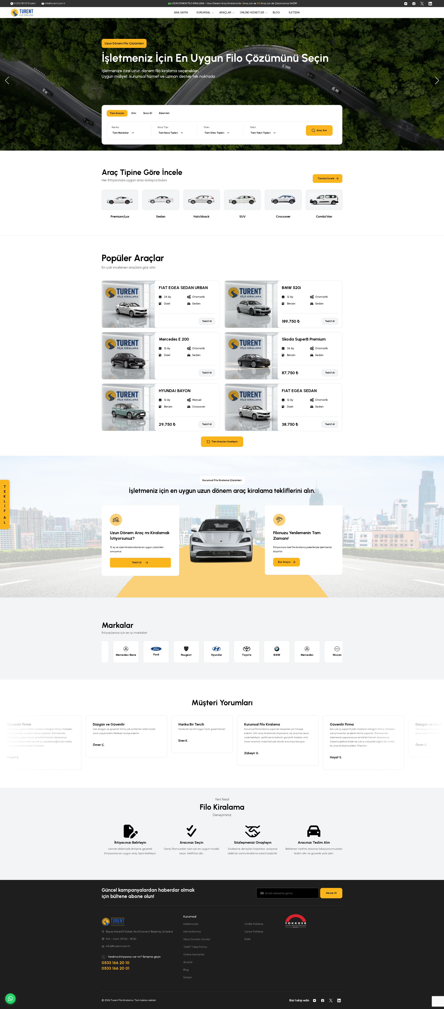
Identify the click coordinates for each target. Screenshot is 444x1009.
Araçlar (188, 962)
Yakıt (253, 127)
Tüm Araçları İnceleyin (224, 441)
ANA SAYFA (181, 12)
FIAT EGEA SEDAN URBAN (183, 287)
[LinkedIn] (430, 3)
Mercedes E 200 (174, 339)
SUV (242, 216)
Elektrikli (164, 113)
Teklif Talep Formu (195, 946)
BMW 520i (291, 287)
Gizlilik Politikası (254, 924)
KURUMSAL (204, 12)
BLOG (276, 12)
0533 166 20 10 (115, 962)
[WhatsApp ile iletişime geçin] (10, 998)
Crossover (283, 216)
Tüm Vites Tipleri (214, 132)
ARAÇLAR (225, 12)
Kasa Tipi (163, 127)
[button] (7, 80)
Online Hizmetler (194, 954)
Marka (115, 127)
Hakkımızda (190, 924)
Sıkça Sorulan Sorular (196, 939)
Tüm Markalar (120, 132)
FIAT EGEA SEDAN (299, 390)
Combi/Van (324, 216)
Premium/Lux (120, 216)
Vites (207, 127)
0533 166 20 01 (115, 968)
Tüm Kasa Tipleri (168, 132)
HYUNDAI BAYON (174, 390)
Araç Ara (322, 130)
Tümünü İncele (326, 178)
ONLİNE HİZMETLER (252, 12)
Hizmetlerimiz (192, 931)
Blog (186, 969)
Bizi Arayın (284, 562)
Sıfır (133, 113)
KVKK (247, 939)
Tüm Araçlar (117, 113)
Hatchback (202, 216)
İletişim (187, 977)
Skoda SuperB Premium (304, 339)
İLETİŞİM (294, 12)
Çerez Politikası (254, 931)
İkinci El (147, 113)
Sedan (160, 216)
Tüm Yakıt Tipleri (261, 132)
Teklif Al (112, 86)
